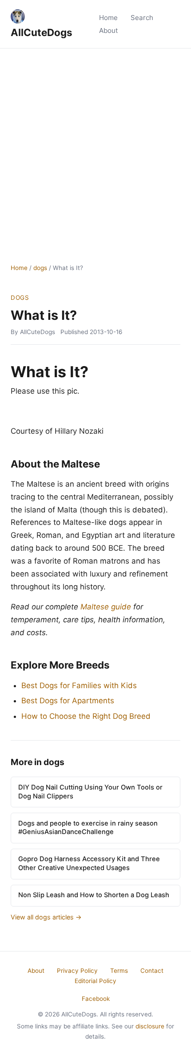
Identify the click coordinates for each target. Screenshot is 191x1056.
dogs (40, 267)
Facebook (96, 998)
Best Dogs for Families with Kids (79, 685)
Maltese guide (105, 606)
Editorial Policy (95, 980)
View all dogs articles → (46, 917)
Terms (119, 970)
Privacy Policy (77, 970)
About (108, 30)
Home (108, 17)
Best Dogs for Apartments (67, 700)
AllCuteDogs (41, 32)
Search (142, 17)
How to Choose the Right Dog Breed (86, 716)
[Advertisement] (95, 148)
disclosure (149, 1026)
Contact (151, 970)
